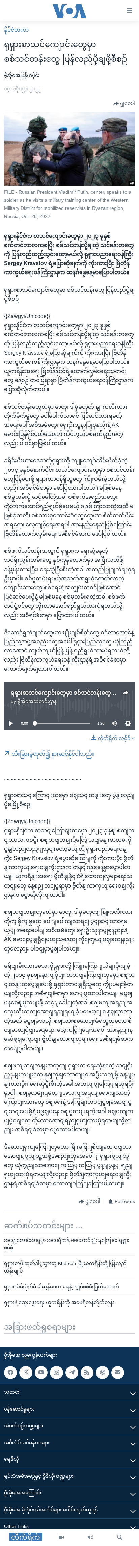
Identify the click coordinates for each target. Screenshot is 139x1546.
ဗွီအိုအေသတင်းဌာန (37, 701)
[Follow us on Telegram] (71, 1372)
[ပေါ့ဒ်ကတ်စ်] (102, 1372)
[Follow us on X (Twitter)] (25, 1372)
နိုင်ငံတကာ (16, 30)
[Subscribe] (117, 1372)
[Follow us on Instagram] (56, 1372)
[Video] (61, 1537)
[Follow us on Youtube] (41, 1372)
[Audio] (90, 1537)
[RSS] (87, 1372)
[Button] (124, 103)
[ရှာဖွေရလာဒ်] (120, 1537)
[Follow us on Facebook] (10, 1372)
